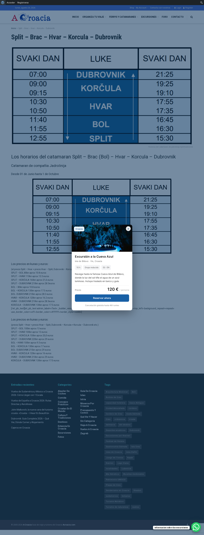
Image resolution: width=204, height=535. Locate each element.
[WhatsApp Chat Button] (196, 527)
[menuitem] (3, 2)
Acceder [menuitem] (11, 2)
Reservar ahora (102, 298)
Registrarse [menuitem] (23, 2)
